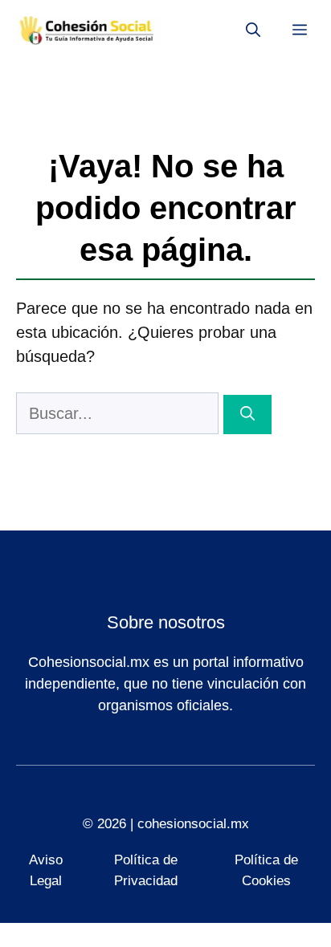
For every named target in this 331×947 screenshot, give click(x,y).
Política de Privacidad (146, 870)
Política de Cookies (266, 870)
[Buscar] (247, 414)
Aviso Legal (46, 870)
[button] (253, 30)
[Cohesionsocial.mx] (88, 30)
